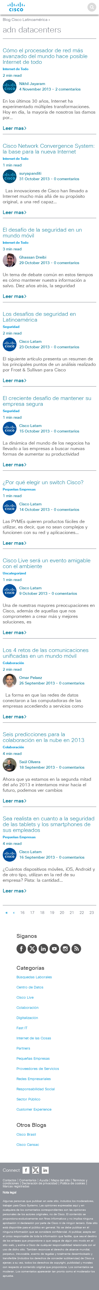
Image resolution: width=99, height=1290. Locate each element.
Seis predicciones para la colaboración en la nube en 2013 (43, 737)
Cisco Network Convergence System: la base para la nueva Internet (49, 149)
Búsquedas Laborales (34, 977)
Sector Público (28, 1099)
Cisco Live (25, 997)
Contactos (9, 1180)
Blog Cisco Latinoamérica (25, 20)
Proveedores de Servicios (37, 1069)
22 (81, 913)
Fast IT (22, 1028)
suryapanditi (30, 174)
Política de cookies (72, 1183)
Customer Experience (33, 1109)
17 (32, 913)
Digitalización (27, 1018)
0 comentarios (66, 179)
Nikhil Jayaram (32, 84)
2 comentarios (68, 89)
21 (72, 913)
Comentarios (28, 1180)
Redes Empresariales (33, 1079)
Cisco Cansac (27, 1145)
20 (62, 913)
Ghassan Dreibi (32, 257)
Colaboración (27, 1008)
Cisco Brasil (26, 1134)
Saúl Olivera (29, 762)
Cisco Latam (30, 342)
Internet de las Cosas (33, 1038)
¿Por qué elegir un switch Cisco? (43, 482)
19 (52, 913)
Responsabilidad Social (35, 1089)
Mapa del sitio (60, 1180)
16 (22, 913)
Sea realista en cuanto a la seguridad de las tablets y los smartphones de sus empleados (49, 824)
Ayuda (43, 1180)
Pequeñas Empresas (33, 1059)
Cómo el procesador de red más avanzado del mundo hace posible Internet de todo (45, 56)
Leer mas (13, 128)
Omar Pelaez (30, 678)
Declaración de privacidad (39, 1183)
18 (42, 913)
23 (91, 913)
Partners (23, 1048)
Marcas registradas (16, 1186)
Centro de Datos (29, 987)
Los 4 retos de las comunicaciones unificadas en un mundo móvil (46, 653)
